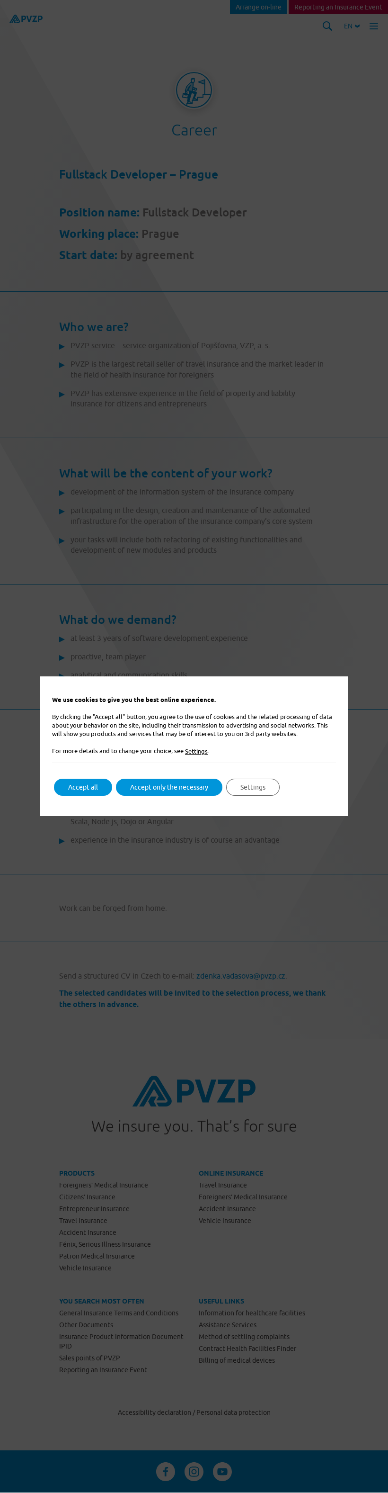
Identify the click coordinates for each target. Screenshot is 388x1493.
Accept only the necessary (169, 787)
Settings (196, 751)
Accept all (83, 787)
